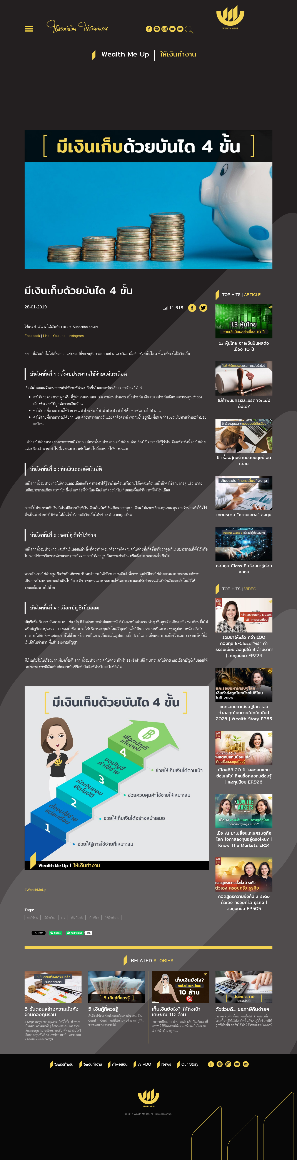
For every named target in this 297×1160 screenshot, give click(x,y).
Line (46, 335)
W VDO (144, 1063)
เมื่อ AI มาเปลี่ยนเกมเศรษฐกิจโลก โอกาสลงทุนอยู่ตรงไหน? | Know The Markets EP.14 (244, 839)
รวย (63, 917)
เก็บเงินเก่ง (77, 917)
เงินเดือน (94, 917)
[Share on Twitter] (203, 307)
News (166, 1063)
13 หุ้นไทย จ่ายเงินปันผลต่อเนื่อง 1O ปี (244, 346)
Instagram (76, 335)
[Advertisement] (148, 97)
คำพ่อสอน (119, 1064)
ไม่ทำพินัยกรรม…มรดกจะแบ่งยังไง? (244, 403)
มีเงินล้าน (49, 917)
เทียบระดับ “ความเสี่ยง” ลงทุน (243, 515)
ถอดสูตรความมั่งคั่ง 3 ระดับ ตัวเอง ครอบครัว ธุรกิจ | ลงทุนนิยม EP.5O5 (244, 902)
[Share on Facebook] (192, 307)
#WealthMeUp (35, 889)
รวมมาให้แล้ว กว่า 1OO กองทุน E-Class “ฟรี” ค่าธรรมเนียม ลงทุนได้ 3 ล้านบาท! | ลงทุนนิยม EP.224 (243, 646)
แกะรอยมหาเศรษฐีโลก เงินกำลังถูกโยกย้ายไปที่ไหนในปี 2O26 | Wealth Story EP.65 (244, 713)
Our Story (189, 1063)
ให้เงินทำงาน (112, 917)
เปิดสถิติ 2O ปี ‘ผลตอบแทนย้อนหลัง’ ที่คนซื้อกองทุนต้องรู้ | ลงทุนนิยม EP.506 (244, 776)
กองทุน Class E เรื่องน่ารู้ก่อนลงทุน (244, 569)
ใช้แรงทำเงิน (63, 1064)
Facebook (32, 335)
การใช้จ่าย (32, 917)
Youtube (59, 335)
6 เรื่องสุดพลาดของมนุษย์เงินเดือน (244, 460)
